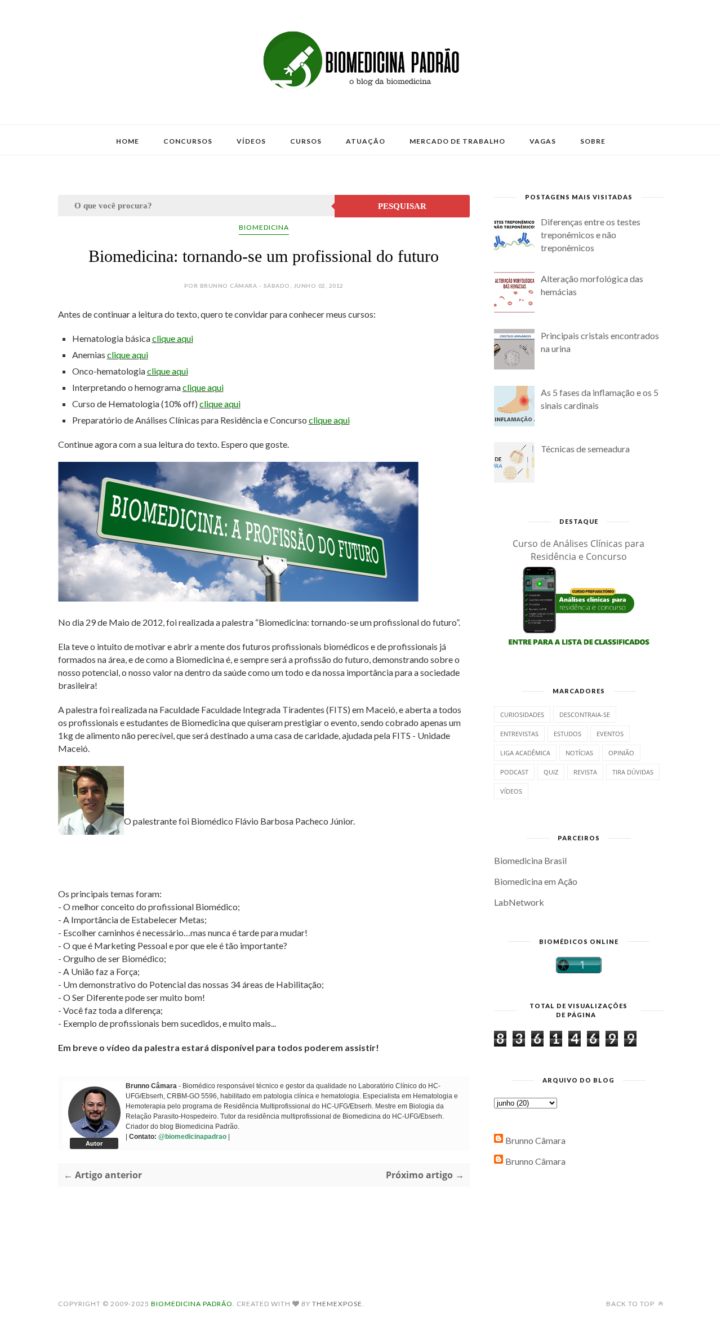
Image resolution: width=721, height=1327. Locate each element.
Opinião (621, 753)
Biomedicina (264, 227)
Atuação (365, 141)
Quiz (551, 772)
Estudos (567, 733)
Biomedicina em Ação (535, 881)
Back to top (631, 1303)
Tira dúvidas (632, 772)
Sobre (593, 141)
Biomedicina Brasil (530, 860)
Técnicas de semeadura (585, 448)
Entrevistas (519, 733)
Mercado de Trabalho (457, 141)
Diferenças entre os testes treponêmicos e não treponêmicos (590, 234)
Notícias (579, 753)
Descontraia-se (584, 714)
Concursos (187, 141)
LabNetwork (519, 902)
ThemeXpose (337, 1303)
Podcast (514, 772)
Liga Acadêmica (525, 753)
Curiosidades (522, 714)
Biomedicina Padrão (192, 1303)
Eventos (610, 733)
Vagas (542, 141)
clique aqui (172, 338)
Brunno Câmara (535, 1140)
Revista (585, 772)
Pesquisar (402, 206)
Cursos (306, 141)
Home (127, 141)
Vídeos (251, 141)
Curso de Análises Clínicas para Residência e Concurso (578, 550)
